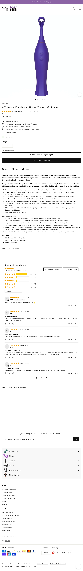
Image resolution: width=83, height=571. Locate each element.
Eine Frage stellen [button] (70, 269)
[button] (6, 111)
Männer (4, 504)
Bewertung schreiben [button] (53, 269)
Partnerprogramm (7, 527)
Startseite (5, 103)
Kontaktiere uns (7, 518)
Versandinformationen (10, 248)
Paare (4, 501)
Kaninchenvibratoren (9, 495)
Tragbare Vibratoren (8, 498)
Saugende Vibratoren (9, 489)
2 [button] (39, 378)
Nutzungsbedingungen (10, 566)
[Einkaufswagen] (74, 8)
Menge (4, 142)
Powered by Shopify (28, 566)
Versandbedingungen (9, 521)
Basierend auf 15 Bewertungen (16, 270)
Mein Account (6, 530)
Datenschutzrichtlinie (58, 564)
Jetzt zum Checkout (41, 160)
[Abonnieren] (76, 439)
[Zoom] (80, 95)
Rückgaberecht (7, 524)
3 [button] (41, 378)
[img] (15, 297)
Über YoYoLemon (7, 512)
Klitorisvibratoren (7, 492)
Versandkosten (9, 150)
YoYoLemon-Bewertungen (10, 515)
